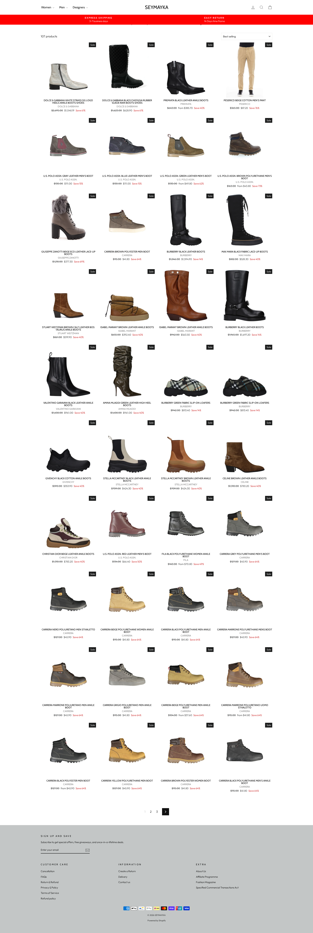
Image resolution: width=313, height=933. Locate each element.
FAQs (44, 876)
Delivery (122, 876)
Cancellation (47, 871)
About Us (201, 871)
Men (62, 7)
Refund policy (48, 898)
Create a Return (127, 871)
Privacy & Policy (49, 887)
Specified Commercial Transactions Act (217, 887)
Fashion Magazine (206, 882)
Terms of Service (50, 892)
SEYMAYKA (156, 7)
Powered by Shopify (157, 920)
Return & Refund (50, 882)
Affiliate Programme (207, 876)
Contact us (124, 882)
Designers (79, 7)
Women (46, 7)
